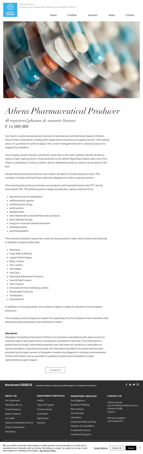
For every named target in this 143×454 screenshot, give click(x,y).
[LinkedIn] (130, 384)
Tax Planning (77, 413)
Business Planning (80, 404)
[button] (71, 59)
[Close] (139, 448)
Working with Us (13, 405)
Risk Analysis (77, 409)
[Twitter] (134, 384)
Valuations (76, 417)
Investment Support (81, 434)
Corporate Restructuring (83, 421)
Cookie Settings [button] (101, 448)
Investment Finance (81, 430)
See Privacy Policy (48, 450)
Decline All (116, 448)
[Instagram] (137, 384)
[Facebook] (126, 384)
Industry (41, 422)
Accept (131, 448)
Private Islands (44, 409)
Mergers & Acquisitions (82, 426)
